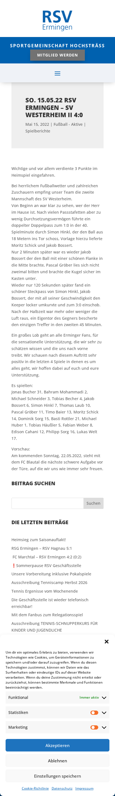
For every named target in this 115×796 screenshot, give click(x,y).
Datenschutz (62, 788)
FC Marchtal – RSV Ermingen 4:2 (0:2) (46, 557)
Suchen (93, 503)
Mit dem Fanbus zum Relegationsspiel (47, 614)
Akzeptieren (57, 745)
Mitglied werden (57, 55)
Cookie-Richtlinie (35, 788)
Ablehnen (57, 760)
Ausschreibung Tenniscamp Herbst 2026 (49, 582)
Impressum (84, 788)
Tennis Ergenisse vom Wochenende (44, 591)
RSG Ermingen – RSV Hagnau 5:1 (41, 548)
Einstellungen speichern (57, 776)
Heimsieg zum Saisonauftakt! (38, 539)
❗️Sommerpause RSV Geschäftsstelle (46, 565)
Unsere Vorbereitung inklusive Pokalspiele (51, 573)
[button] (106, 641)
